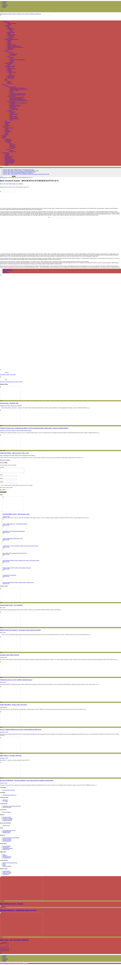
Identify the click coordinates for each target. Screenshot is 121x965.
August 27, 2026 (6, 547)
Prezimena (7, 132)
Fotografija (10, 43)
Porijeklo (7, 134)
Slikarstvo (10, 40)
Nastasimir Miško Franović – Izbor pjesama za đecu (16, 514)
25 (1, 950)
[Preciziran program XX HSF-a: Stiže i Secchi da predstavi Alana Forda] (5, 565)
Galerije (6, 128)
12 (3, 947)
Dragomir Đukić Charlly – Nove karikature (11, 605)
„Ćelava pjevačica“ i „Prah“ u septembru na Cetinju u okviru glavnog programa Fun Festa (20, 545)
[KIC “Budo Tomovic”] (4, 863)
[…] (89, 407)
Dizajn (9, 42)
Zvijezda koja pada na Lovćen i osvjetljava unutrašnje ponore (16, 679)
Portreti (11, 119)
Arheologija (7, 123)
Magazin (4, 136)
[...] (88, 517)
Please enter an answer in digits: (6, 487)
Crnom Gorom (5, 126)
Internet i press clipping (9, 159)
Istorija (6, 85)
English (4, 2)
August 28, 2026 (6, 516)
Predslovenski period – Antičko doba (17, 88)
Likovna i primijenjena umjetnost (11, 39)
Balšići (11, 91)
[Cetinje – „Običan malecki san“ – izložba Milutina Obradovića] (5, 521)
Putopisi (11, 150)
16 (8, 947)
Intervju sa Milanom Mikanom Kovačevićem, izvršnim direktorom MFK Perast (20, 729)
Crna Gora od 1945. (14, 108)
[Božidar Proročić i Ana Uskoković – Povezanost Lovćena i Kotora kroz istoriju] (10, 626)
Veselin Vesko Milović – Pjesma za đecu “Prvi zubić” (13, 704)
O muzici (12, 52)
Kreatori (9, 81)
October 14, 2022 (3, 657)
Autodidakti (10, 49)
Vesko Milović (8, 141)
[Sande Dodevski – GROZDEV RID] (10, 399)
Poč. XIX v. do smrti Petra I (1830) (17, 97)
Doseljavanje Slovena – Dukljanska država (18, 89)
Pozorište (9, 64)
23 (8, 949)
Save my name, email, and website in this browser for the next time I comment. (17, 485)
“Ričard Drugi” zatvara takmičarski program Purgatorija (14, 531)
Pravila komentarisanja (9, 161)
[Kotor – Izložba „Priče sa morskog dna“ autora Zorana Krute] (5, 551)
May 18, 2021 (3, 183)
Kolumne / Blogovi (11, 34)
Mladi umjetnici (11, 48)
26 (3, 950)
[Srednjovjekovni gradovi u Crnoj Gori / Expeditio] (9, 795)
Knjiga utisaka (5, 4)
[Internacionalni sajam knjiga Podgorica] (11, 837)
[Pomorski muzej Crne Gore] (9, 830)
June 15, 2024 (3, 455)
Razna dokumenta (13, 114)
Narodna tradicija (11, 35)
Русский (4, 3)
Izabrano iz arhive (18, 455)
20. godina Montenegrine (10, 160)
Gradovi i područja (14, 117)
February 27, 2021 (3, 782)
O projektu (7, 153)
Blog (3, 138)
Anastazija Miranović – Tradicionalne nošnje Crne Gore (18, 910)
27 (4, 950)
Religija (6, 124)
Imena (6, 133)
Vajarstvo (9, 41)
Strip (6, 78)
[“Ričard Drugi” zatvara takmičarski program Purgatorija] (5, 529)
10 (0, 947)
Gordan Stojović (8, 140)
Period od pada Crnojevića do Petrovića (18, 93)
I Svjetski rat (12, 103)
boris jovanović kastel (7, 269)
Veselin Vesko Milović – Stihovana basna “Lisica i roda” (14, 453)
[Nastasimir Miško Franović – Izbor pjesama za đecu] (13, 511)
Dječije (11, 58)
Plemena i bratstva (13, 116)
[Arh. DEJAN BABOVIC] (5, 799)
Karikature (10, 71)
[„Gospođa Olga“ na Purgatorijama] (5, 573)
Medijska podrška (8, 158)
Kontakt (4, 7)
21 (5, 949)
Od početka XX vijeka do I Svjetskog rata (18, 102)
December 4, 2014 (3, 405)
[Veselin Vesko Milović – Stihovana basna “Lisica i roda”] (10, 449)
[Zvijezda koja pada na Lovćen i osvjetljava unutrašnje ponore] (10, 676)
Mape (11, 115)
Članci (9, 51)
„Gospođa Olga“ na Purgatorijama (9, 575)
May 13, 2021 (3, 632)
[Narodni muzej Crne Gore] (9, 790)
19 (3, 949)
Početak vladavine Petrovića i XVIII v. (17, 94)
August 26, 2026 (6, 576)
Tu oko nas (12, 148)
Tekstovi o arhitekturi (12, 23)
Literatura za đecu (11, 28)
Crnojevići (12, 92)
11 (1, 947)
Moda (6, 80)
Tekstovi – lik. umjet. (12, 44)
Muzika (6, 50)
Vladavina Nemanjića (14, 90)
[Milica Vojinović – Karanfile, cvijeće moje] (10, 752)
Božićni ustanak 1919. (14, 106)
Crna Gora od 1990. (14, 109)
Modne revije (10, 83)
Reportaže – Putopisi (9, 127)
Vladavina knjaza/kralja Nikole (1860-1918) (19, 100)
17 (0, 949)
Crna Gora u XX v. (11, 101)
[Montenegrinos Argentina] (7, 820)
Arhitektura (7, 22)
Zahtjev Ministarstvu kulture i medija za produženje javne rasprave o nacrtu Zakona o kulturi (21, 560)
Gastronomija (7, 125)
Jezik (6, 120)
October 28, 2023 (3, 707)
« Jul (1, 953)
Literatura (9, 27)
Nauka (4, 84)
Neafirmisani (10, 38)
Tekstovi (9, 82)
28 (5, 950)
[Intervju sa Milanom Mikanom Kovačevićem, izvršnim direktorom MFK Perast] (10, 726)
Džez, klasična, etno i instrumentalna (17, 59)
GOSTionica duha (11, 75)
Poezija (11, 31)
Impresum (4, 6)
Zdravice (12, 36)
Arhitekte (9, 24)
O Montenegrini (6, 152)
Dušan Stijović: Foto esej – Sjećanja (11, 903)
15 (6, 947)
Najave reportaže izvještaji (21, 430)
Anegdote (9, 69)
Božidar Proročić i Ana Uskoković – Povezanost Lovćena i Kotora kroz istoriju (20, 630)
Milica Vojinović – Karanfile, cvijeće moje (10, 755)
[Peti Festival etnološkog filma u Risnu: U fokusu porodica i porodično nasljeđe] (5, 580)
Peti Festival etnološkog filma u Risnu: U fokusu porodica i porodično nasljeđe (18, 582)
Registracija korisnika (9, 163)
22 (6, 949)
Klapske (11, 60)
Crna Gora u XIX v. (12, 95)
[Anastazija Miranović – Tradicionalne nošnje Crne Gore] (2, 906)
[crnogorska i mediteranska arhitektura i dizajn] (5, 801)
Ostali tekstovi (13, 151)
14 (5, 947)
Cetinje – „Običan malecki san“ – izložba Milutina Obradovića (15, 523)
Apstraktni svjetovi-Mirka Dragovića (9, 655)
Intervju (9, 33)
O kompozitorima (13, 53)
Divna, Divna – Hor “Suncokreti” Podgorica (14, 940)
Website (1, 481)
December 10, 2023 (4, 758)
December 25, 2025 (4, 430)
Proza (11, 30)
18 (1, 949)
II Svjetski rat (12, 107)
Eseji (9, 26)
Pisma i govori (13, 111)
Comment (2, 467)
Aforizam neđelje (11, 77)
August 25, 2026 (6, 583)
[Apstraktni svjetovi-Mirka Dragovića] (10, 651)
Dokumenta (10, 110)
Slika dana (7, 130)
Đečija (11, 143)
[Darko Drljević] (6, 825)
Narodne (12, 57)
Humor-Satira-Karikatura (10, 66)
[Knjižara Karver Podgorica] (7, 838)
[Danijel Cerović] (6, 849)
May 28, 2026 (3, 682)
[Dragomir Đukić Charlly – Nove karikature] (10, 601)
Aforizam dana (10, 76)
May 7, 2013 (2, 607)
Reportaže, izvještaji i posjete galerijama (15, 47)
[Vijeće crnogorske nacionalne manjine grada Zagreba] (7, 817)
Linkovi (6, 165)
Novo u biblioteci (19, 183)
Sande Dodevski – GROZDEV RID (9, 403)
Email (1, 478)
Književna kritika (11, 32)
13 (4, 947)
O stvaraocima (13, 147)
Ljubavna (12, 145)
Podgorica (29, 430)
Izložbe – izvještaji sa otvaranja (14, 46)
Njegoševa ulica (8, 131)
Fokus (7, 183)
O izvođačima (13, 55)
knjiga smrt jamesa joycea (8, 270)
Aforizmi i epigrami (11, 68)
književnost (5, 271)
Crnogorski (5, 1)
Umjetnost (5, 21)
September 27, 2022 (4, 732)
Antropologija (8, 122)
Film (8, 65)
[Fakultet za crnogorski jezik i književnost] (12, 806)
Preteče (9, 67)
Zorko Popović (8, 139)
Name (1, 474)
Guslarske (12, 61)
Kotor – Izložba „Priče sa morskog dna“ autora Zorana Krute (15, 553)
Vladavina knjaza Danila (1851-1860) (17, 99)
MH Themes (25, 963)
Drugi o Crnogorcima (14, 118)
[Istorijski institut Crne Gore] (7, 831)
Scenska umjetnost (8, 63)
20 (4, 949)
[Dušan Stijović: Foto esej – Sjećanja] (21, 899)
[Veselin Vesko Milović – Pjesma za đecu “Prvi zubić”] (10, 701)
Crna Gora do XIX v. (12, 86)
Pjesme (9, 56)
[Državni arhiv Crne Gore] (6, 832)
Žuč (11, 73)
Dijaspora (4, 135)
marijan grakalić (6, 272)
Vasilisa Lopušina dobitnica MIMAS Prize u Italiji (12, 538)
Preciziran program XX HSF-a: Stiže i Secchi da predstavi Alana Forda (17, 567)
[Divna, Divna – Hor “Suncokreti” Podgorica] (21, 935)
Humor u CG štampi (12, 72)
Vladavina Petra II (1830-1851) (16, 98)
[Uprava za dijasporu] (7, 819)
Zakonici (12, 113)
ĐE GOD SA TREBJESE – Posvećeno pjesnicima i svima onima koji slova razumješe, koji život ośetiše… (27, 780)
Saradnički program (9, 156)
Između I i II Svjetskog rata (15, 105)
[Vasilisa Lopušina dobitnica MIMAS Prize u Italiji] (5, 536)
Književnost (7, 25)
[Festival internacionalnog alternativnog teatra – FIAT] (4, 865)
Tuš (11, 74)
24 (0, 950)
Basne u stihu (12, 144)
